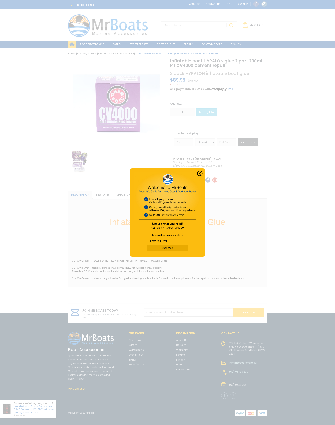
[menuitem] (207, 180)
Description (80, 195)
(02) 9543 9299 (84, 5)
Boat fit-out (166, 44)
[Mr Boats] (108, 24)
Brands (236, 44)
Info (230, 89)
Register (243, 4)
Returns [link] (180, 354)
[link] (256, 4)
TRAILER (188, 44)
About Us (194, 4)
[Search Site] (231, 25)
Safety (117, 44)
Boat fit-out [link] (136, 354)
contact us (230, 333)
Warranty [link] (182, 350)
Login (229, 4)
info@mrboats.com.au (243, 363)
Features (103, 195)
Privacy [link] (180, 359)
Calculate (248, 142)
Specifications (127, 195)
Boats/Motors (212, 44)
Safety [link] (133, 345)
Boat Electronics (92, 44)
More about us (77, 388)
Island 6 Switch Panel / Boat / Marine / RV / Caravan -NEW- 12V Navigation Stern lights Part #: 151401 (34, 409)
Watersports (139, 44)
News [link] (179, 364)
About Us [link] (181, 340)
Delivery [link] (181, 345)
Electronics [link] (135, 340)
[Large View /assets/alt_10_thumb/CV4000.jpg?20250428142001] (79, 161)
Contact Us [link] (183, 369)
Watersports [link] (136, 350)
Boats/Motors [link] (137, 364)
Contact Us (213, 4)
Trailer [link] (132, 359)
